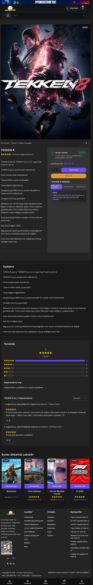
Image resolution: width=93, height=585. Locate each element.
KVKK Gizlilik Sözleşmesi (33, 528)
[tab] (56, 187)
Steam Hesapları (25, 143)
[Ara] (83, 15)
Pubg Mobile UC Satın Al (80, 528)
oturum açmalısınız (35, 387)
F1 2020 (79, 491)
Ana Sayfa (5, 143)
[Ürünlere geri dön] (86, 143)
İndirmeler (51, 528)
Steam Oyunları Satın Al (79, 517)
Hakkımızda (28, 517)
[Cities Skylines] (34, 471)
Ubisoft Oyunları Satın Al (80, 524)
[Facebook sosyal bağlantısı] (7, 563)
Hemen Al (68, 176)
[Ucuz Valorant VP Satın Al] (45, 2)
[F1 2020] (80, 471)
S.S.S (26, 539)
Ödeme (50, 536)
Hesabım (50, 521)
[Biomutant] (11, 471)
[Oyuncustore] (13, 8)
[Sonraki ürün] (89, 143)
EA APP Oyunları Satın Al (80, 521)
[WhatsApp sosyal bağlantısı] (13, 563)
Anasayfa (50, 517)
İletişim (27, 543)
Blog (26, 546)
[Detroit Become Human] (57, 471)
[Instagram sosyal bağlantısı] (10, 563)
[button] (34, 486)
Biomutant (11, 491)
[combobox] (46, 15)
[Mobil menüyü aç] (8, 15)
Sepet (49, 532)
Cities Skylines (34, 491)
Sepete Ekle (73, 170)
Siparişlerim (51, 524)
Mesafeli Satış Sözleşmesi (33, 521)
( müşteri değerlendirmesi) (23, 154)
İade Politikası (29, 532)
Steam (13, 143)
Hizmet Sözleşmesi (31, 524)
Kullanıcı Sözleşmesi (31, 536)
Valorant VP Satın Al (78, 532)
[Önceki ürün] (83, 143)
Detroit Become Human (57, 492)
